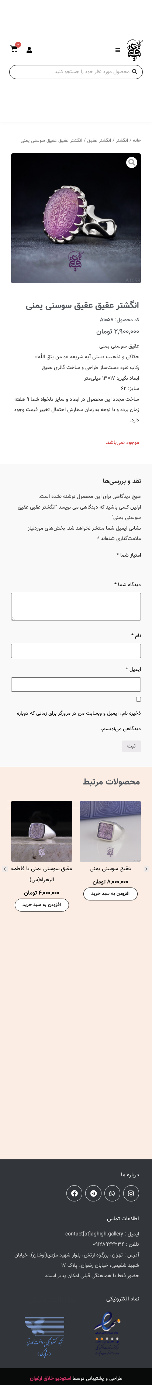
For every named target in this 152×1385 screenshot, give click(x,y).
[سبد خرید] (14, 49)
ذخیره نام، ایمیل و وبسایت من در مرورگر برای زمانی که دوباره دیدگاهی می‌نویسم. (79, 721)
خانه (137, 140)
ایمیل (133, 670)
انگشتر (122, 140)
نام (136, 636)
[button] (5, 869)
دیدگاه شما (127, 585)
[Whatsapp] (112, 1193)
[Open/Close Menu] (117, 50)
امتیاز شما (129, 555)
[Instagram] (131, 1193)
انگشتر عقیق (99, 140)
